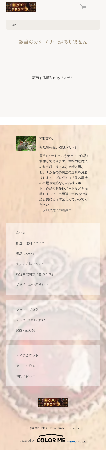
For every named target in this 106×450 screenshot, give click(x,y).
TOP (13, 24)
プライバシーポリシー (32, 284)
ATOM (30, 330)
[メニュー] (96, 7)
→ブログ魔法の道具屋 (55, 210)
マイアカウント (27, 355)
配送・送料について (30, 243)
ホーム (21, 232)
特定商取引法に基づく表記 (35, 274)
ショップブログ (27, 309)
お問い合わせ (25, 376)
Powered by (27, 440)
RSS (19, 330)
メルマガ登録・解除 (30, 320)
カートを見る (25, 365)
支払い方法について (30, 263)
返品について (25, 253)
